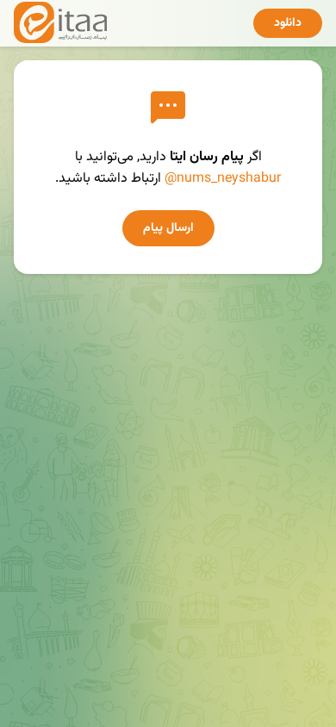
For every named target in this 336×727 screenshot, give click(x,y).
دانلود (288, 23)
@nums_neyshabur (223, 179)
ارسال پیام (168, 228)
